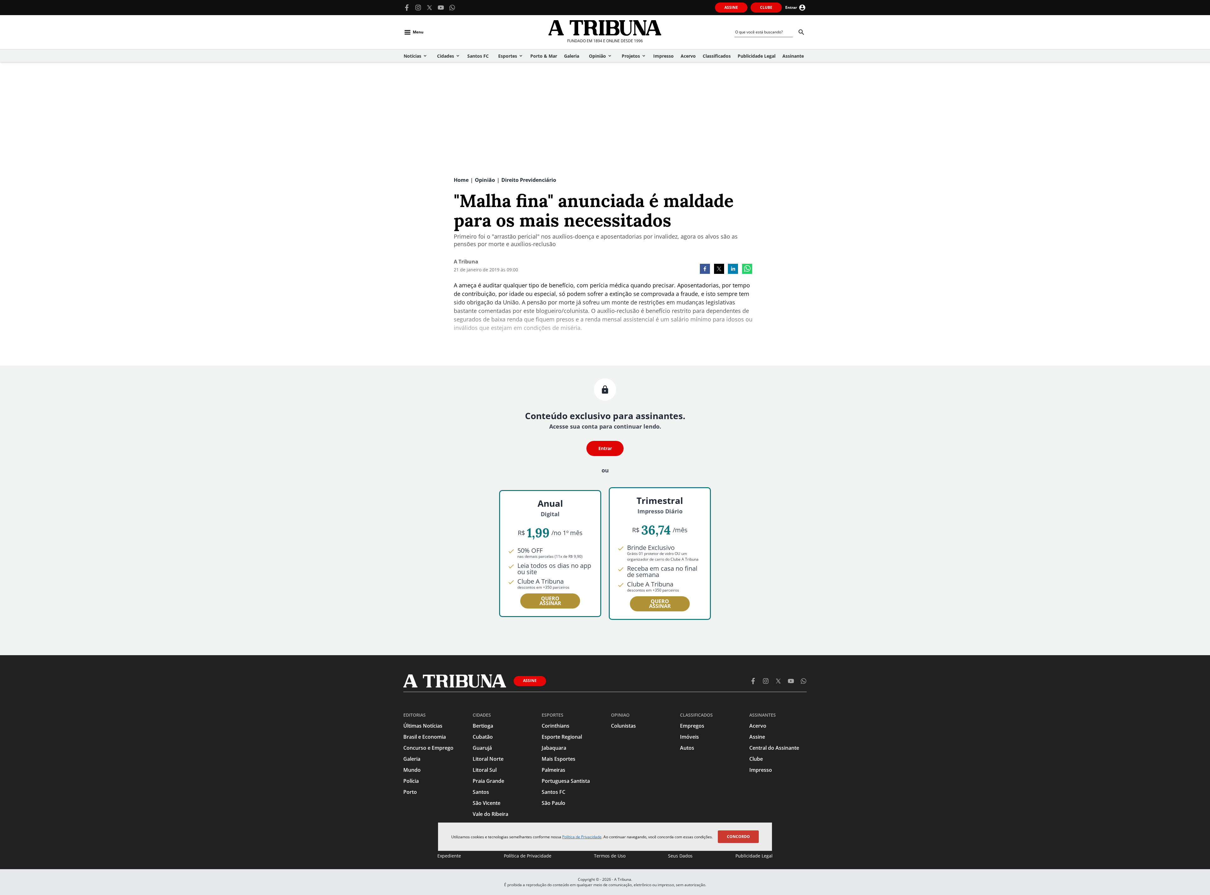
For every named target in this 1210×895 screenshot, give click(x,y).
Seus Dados (680, 856)
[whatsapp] (747, 269)
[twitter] (719, 269)
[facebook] (705, 269)
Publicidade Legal (754, 856)
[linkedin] (733, 269)
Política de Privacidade (582, 837)
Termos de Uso (609, 856)
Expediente (449, 856)
